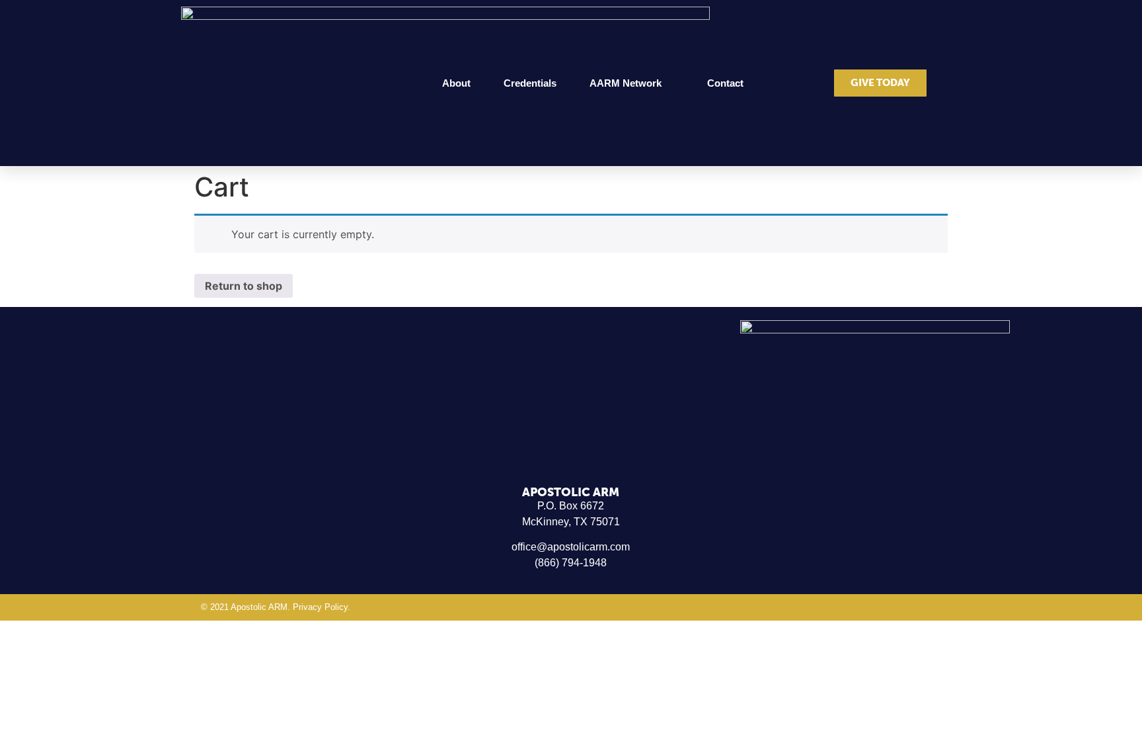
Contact (725, 83)
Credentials (530, 83)
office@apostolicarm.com (571, 546)
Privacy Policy (320, 607)
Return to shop (243, 285)
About (456, 83)
